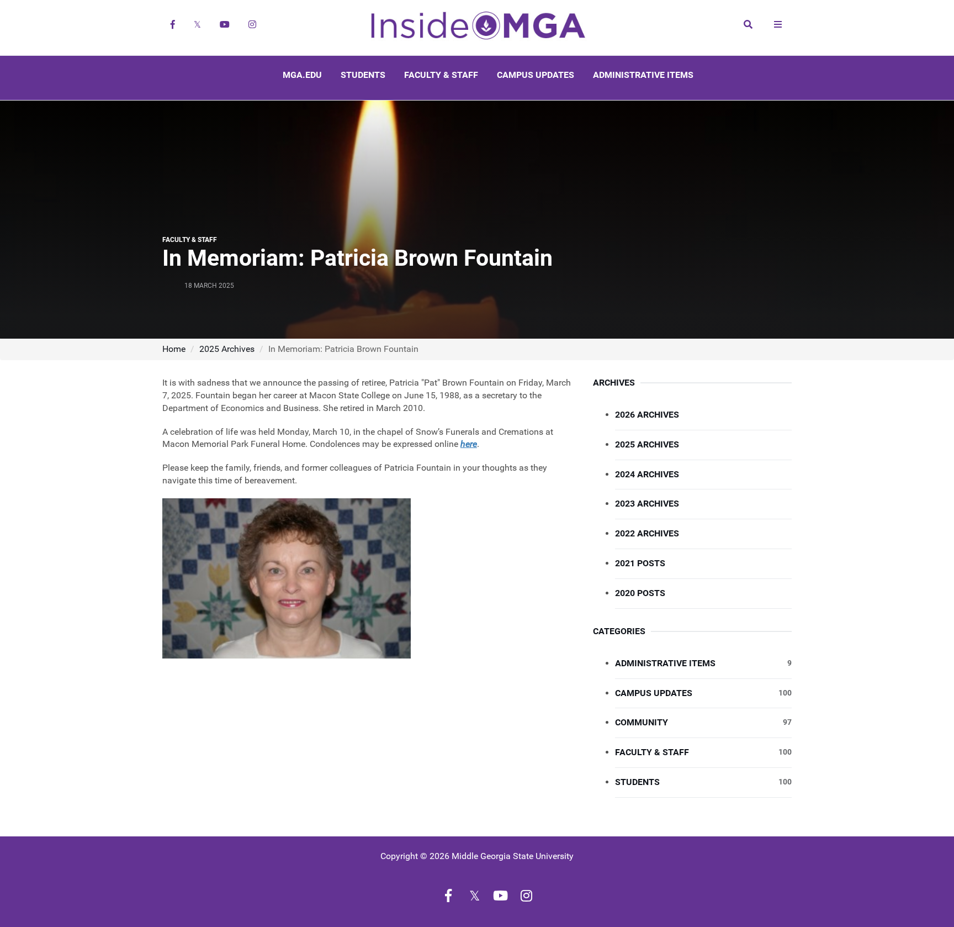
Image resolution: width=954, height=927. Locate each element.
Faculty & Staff (441, 75)
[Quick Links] (778, 24)
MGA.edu (302, 75)
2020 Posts (640, 593)
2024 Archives (647, 474)
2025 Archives (227, 349)
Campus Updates (535, 75)
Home (174, 349)
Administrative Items (643, 75)
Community (703, 722)
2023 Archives (647, 503)
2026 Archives (647, 414)
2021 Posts (640, 563)
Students (363, 75)
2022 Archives (647, 533)
